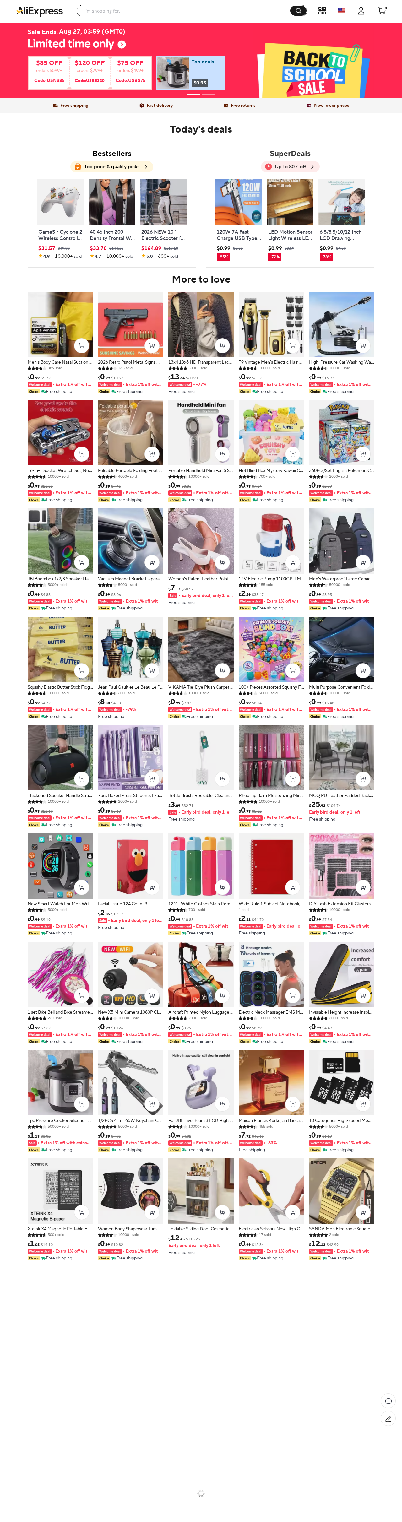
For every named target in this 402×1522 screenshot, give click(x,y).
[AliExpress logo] (39, 11)
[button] (298, 11)
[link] (83, 75)
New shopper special (201, 57)
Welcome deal (201, 47)
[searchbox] (185, 10)
